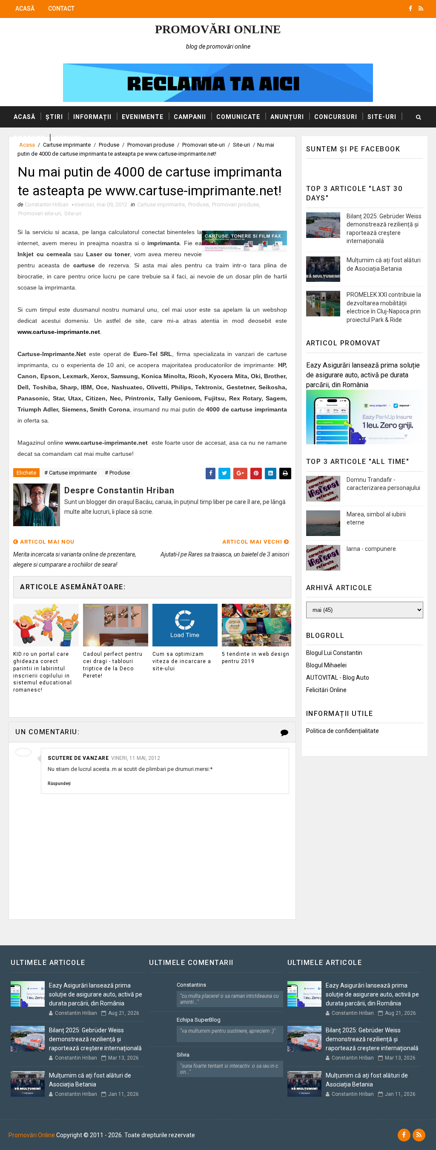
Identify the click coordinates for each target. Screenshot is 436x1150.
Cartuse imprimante (161, 204)
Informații (92, 116)
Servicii (69, 138)
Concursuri (335, 116)
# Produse (117, 472)
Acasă (24, 8)
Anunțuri (287, 116)
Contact (61, 8)
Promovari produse (235, 204)
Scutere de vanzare (78, 758)
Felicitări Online (326, 690)
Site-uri (381, 116)
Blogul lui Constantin (334, 652)
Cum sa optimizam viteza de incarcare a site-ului (181, 661)
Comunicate (238, 116)
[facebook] (410, 8)
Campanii (190, 116)
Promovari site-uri (39, 213)
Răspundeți (59, 783)
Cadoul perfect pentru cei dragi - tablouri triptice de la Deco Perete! (113, 664)
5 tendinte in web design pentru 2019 (256, 657)
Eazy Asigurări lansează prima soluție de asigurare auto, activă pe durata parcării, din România (363, 375)
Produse (29, 138)
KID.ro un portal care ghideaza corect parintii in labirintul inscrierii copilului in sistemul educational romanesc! (42, 672)
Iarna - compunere (371, 548)
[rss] (420, 8)
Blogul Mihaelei (326, 665)
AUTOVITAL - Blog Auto (337, 677)
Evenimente (143, 116)
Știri (54, 116)
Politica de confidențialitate (342, 730)
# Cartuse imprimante (70, 472)
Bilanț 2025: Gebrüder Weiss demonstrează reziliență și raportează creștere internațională (95, 1039)
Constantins (191, 985)
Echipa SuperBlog (199, 1020)
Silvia (183, 1055)
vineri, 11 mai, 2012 (135, 758)
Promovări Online (218, 29)
